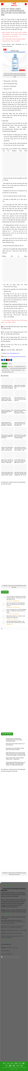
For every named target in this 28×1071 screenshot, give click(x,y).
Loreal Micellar (5, 368)
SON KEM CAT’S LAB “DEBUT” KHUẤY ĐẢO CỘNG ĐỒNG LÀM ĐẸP (15, 749)
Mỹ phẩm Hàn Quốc (11, 910)
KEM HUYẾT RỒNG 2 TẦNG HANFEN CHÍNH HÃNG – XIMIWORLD (15, 758)
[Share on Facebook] (2, 360)
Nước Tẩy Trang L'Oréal (16, 370)
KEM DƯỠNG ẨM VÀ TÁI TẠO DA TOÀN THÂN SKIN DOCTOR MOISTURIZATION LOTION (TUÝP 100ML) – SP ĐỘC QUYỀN (16, 754)
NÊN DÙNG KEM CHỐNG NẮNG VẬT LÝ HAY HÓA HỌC (15, 744)
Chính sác (9, 947)
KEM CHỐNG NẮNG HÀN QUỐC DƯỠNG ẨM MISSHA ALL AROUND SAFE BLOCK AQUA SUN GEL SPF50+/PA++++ (14, 34)
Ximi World (3, 911)
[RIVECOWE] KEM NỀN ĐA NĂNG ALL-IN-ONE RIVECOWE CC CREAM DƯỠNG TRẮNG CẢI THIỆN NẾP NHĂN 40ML (15, 764)
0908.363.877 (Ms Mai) (12, 930)
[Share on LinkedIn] (11, 360)
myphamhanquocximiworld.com (13, 933)
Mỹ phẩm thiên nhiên (21, 910)
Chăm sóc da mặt (11, 911)
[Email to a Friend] (7, 360)
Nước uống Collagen (21, 911)
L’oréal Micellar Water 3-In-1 (20, 366)
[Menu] (2, 4)
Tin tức (10, 363)
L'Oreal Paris (10, 366)
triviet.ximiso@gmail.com (12, 353)
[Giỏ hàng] (26, 4)
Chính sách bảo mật (6, 944)
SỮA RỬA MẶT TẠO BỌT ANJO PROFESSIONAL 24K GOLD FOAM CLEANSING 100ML (14, 740)
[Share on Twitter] (4, 360)
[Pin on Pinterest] (9, 360)
